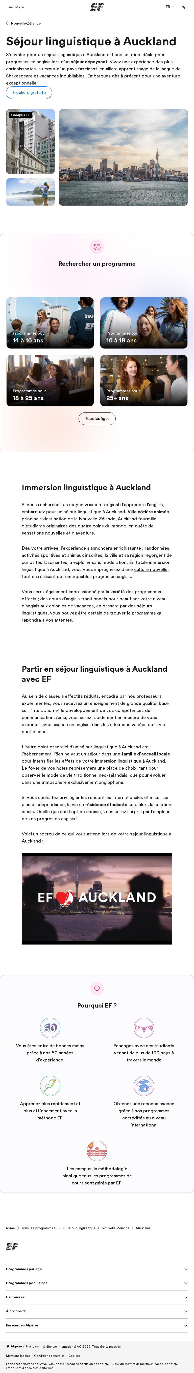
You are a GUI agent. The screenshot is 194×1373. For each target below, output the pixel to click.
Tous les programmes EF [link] (41, 1228)
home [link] (10, 1228)
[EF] (97, 7)
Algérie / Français (25, 1346)
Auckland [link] (143, 1228)
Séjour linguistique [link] (81, 1228)
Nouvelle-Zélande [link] (116, 1228)
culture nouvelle (150, 569)
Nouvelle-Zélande (26, 23)
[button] (17, 7)
